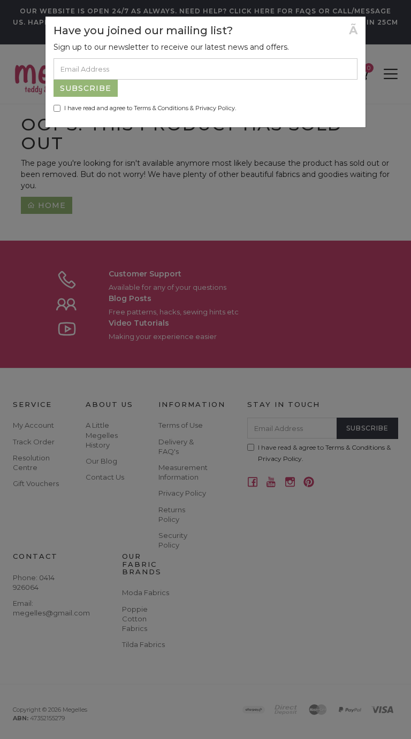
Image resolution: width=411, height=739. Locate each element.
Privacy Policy (215, 108)
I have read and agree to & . (150, 108)
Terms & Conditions (161, 108)
